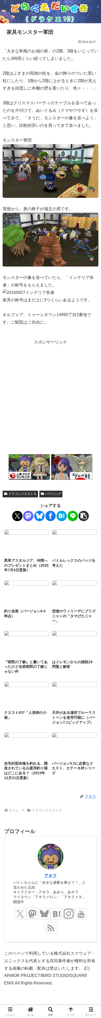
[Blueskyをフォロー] (44, 913)
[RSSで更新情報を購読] (50, 927)
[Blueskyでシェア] (39, 516)
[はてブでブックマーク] (61, 516)
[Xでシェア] (17, 516)
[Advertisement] (50, 396)
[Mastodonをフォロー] (32, 913)
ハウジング (53, 494)
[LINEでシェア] (73, 516)
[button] (83, 516)
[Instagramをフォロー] (68, 913)
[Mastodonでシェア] (28, 516)
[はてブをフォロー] (56, 913)
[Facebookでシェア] (50, 516)
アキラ (50, 875)
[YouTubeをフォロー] (80, 913)
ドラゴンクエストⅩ (23, 494)
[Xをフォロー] (20, 913)
